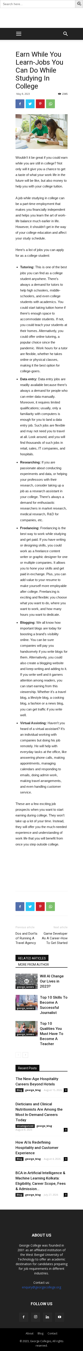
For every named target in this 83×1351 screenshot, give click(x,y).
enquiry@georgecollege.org (41, 1287)
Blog (19, 1090)
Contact (52, 1333)
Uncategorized (25, 1125)
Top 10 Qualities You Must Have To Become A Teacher (51, 1033)
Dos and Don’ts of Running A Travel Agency (26, 938)
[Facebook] (23, 1317)
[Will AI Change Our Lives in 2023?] (26, 981)
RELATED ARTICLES (32, 958)
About (29, 1333)
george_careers (25, 986)
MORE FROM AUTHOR (33, 964)
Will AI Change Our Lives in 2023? (52, 981)
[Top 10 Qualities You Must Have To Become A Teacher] (26, 1028)
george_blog (33, 1090)
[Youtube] (59, 1317)
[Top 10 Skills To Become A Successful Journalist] (26, 1002)
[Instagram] (35, 1317)
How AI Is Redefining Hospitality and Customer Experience (36, 1147)
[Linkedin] (47, 1317)
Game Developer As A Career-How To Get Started (55, 938)
